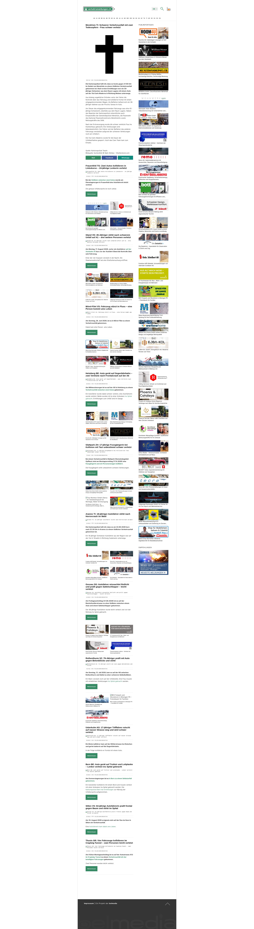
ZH (157, 18)
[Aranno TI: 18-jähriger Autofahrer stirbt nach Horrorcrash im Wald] (109, 520)
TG (144, 18)
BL (104, 18)
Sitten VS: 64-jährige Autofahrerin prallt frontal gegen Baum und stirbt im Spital (109, 807)
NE (125, 18)
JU (119, 18)
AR (99, 18)
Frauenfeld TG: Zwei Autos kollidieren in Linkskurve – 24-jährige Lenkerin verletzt (106, 167)
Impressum (89, 903)
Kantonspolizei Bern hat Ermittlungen (99, 790)
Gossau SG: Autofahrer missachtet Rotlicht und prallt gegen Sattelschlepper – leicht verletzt (107, 586)
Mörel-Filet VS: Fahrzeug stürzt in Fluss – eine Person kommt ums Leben (109, 307)
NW (128, 18)
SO (139, 18)
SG (133, 18)
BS (107, 18)
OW (131, 18)
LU (122, 18)
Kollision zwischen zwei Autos (103, 180)
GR (117, 18)
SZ (141, 18)
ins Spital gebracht (115, 681)
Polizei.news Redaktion (100, 80)
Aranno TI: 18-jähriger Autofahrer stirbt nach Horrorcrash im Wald (108, 515)
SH (136, 18)
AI (96, 18)
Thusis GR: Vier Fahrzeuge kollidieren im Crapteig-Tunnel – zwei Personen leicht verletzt (109, 841)
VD (152, 18)
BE (101, 18)
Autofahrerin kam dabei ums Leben (102, 826)
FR (109, 18)
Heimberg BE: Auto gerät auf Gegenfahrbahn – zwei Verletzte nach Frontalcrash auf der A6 (109, 374)
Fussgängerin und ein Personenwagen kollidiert (104, 464)
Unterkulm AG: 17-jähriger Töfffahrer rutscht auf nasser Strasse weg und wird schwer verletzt (108, 729)
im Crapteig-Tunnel (93, 857)
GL (114, 18)
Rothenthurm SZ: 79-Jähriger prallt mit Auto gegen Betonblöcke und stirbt (108, 659)
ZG (160, 18)
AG (94, 18)
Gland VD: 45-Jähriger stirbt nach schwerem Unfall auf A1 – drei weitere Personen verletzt (108, 236)
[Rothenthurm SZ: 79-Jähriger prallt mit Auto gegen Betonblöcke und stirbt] (109, 664)
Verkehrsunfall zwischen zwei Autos (100, 390)
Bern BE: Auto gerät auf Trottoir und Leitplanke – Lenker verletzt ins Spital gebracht (109, 765)
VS (154, 18)
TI (146, 18)
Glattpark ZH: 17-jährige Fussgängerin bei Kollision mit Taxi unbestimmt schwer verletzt (108, 446)
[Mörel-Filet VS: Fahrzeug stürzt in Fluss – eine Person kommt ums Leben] (109, 313)
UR (149, 18)
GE (112, 18)
